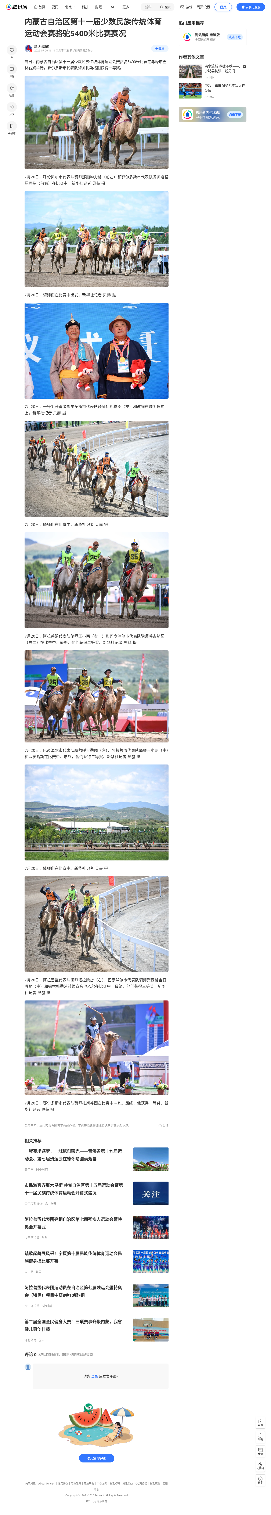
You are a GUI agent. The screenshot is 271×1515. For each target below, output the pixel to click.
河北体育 (30, 1340)
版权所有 (102, 1501)
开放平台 (89, 1483)
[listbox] (97, 1240)
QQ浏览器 (141, 1483)
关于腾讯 (30, 1483)
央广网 (29, 1169)
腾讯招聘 (115, 1483)
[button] (235, 37)
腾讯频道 (155, 1483)
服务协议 (63, 1483)
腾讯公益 (128, 1483)
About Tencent (46, 1483)
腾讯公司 (91, 1501)
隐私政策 (76, 1483)
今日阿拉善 (32, 1237)
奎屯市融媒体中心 (36, 1203)
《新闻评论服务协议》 (81, 1354)
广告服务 (102, 1483)
